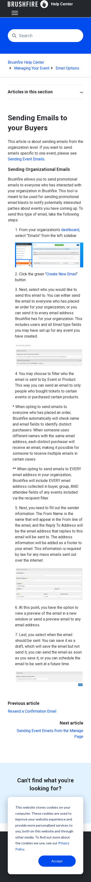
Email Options (67, 68)
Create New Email (61, 274)
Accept (57, 861)
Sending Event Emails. (26, 159)
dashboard (70, 229)
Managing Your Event (31, 68)
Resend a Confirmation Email (32, 711)
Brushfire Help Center (26, 62)
